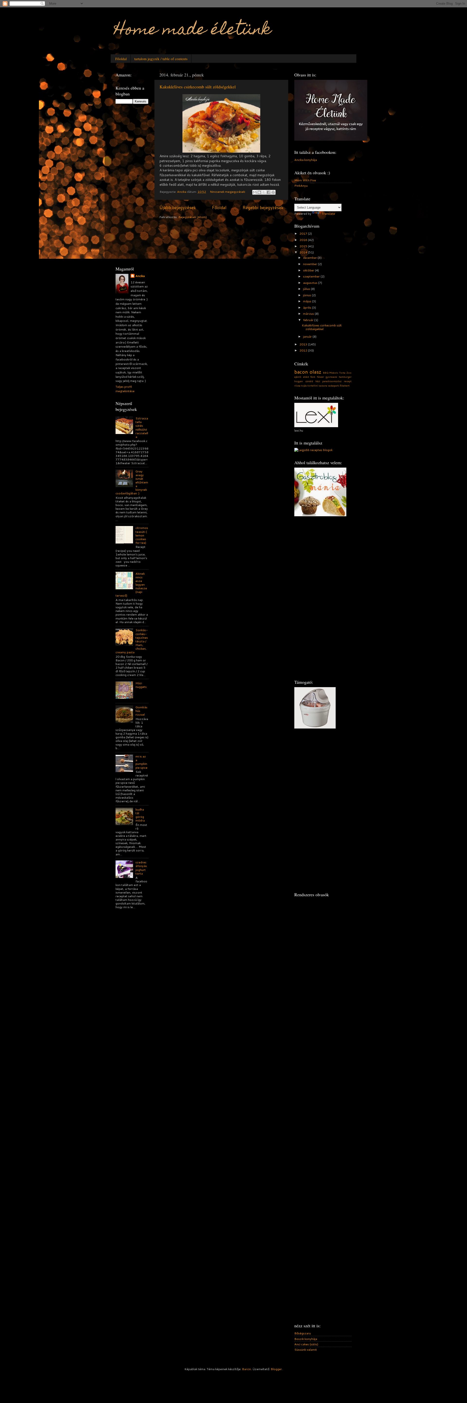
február (308, 320)
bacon (301, 371)
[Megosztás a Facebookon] (268, 192)
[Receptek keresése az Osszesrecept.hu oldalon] (313, 450)
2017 (303, 233)
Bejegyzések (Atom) (192, 217)
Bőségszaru (302, 1333)
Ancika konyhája (305, 159)
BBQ (326, 372)
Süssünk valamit (305, 1349)
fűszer (320, 376)
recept (347, 381)
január (308, 336)
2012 (303, 350)
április (307, 307)
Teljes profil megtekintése (125, 388)
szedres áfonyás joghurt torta (141, 867)
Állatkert (345, 385)
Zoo (348, 372)
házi (317, 381)
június (307, 295)
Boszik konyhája (305, 1339)
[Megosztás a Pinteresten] (273, 192)
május (307, 301)
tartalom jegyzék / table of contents (161, 58)
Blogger (276, 1369)
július (307, 288)
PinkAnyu (301, 185)
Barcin (246, 1369)
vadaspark (333, 385)
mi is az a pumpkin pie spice (141, 761)
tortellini (312, 385)
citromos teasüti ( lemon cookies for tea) (141, 535)
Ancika (140, 276)
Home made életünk (192, 30)
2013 (303, 344)
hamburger (345, 376)
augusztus (310, 282)
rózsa (297, 385)
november (310, 264)
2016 (303, 240)
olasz (315, 371)
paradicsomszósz (331, 381)
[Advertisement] (135, 184)
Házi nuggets (141, 685)
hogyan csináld (303, 381)
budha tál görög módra (140, 814)
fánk (312, 376)
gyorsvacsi (331, 376)
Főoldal (121, 58)
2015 (303, 246)
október (309, 270)
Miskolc (333, 372)
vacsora (323, 385)
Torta (342, 372)
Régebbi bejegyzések (262, 207)
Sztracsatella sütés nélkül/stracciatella (141, 427)
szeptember (312, 276)
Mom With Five (305, 180)
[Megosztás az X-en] (263, 192)
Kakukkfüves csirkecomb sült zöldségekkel (198, 87)
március (309, 313)
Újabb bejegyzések (177, 207)
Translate (328, 213)
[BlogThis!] (259, 192)
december (310, 257)
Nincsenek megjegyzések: (228, 191)
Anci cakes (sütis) (306, 1344)
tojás (304, 385)
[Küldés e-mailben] (254, 192)
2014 (303, 252)
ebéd (306, 376)
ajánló (297, 376)
